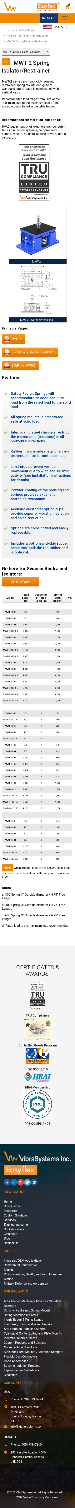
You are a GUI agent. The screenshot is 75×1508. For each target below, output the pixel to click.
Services (10, 1220)
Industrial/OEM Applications (23, 1260)
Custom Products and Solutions (25, 1342)
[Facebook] (7, 1184)
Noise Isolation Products (21, 1347)
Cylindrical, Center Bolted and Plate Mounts (33, 1333)
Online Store (26, 30)
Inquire (49, 18)
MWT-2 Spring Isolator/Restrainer (27, 41)
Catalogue (10, 1234)
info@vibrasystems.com (27, 1426)
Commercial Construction (21, 1265)
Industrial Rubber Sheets (20, 1338)
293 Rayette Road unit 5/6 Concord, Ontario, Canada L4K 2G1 (28, 1457)
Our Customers (14, 1229)
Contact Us (11, 1243)
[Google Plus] (20, 1184)
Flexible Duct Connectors (21, 1356)
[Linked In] (14, 1184)
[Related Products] (20, 585)
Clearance (10, 1375)
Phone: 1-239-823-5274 (27, 1399)
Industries (11, 1211)
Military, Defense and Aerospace (26, 1283)
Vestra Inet (51, 1497)
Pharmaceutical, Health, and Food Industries (33, 1274)
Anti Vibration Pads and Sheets (25, 1329)
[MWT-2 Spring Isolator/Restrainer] (34, 173)
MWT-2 (16, 339)
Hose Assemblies (16, 1361)
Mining (8, 1270)
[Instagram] (34, 1184)
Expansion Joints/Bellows (21, 1370)
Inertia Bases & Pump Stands (23, 1319)
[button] (65, 18)
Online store (12, 1206)
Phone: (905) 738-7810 (26, 1444)
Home (10, 30)
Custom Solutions (16, 1215)
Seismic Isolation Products (22, 1366)
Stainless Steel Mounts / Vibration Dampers (33, 1352)
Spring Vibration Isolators (21, 1315)
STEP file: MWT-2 (23, 365)
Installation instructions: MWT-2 (33, 352)
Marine (8, 1279)
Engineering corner (16, 1224)
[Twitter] (27, 1184)
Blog (7, 1238)
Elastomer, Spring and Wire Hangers (28, 1324)
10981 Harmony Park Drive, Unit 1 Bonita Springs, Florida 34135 (26, 1414)
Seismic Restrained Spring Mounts (27, 35)
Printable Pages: (15, 328)
